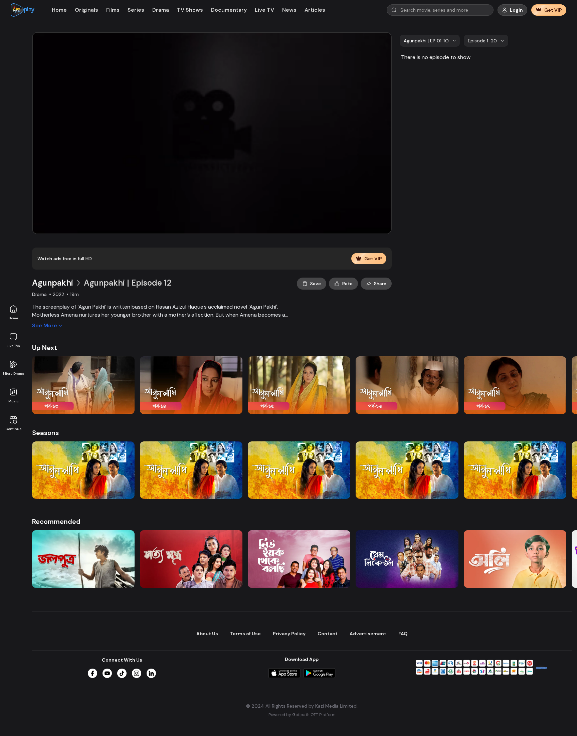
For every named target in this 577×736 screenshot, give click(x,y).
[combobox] (430, 41)
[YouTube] (107, 673)
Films (113, 9)
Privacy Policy (289, 634)
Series (136, 9)
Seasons (45, 432)
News (289, 9)
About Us (207, 634)
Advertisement (368, 634)
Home (13, 318)
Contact (328, 634)
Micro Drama (13, 373)
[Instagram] (136, 673)
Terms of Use (245, 634)
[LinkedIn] (151, 673)
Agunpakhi (52, 283)
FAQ (402, 634)
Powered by (302, 714)
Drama (160, 9)
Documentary (229, 9)
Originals (86, 9)
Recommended (56, 521)
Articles (315, 9)
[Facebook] (92, 673)
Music (13, 401)
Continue (13, 429)
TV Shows (190, 9)
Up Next (44, 347)
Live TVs (13, 346)
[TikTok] (122, 673)
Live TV (264, 9)
